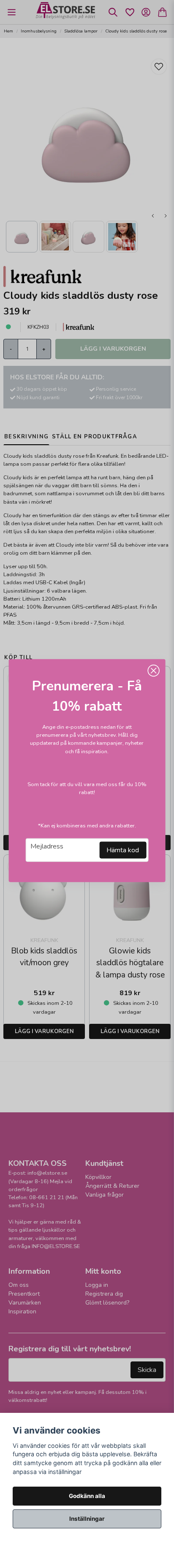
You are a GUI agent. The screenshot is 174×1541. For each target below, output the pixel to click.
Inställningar (87, 1518)
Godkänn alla (87, 1496)
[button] (153, 671)
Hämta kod (122, 849)
